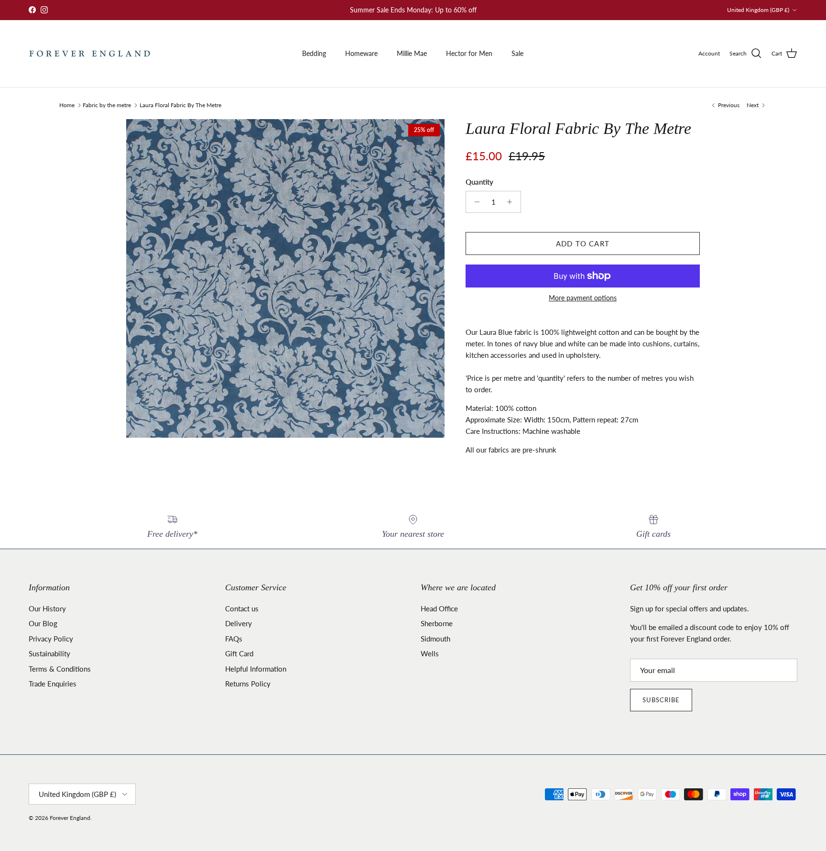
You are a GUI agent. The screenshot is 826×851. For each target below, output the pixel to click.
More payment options (583, 298)
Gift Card (239, 653)
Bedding (314, 53)
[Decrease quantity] (474, 201)
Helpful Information (255, 668)
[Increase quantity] (512, 201)
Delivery (238, 623)
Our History (47, 608)
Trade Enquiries (52, 683)
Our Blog (43, 623)
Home (67, 105)
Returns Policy (248, 683)
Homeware (361, 53)
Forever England (70, 817)
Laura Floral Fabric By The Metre (180, 105)
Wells (430, 653)
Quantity (479, 181)
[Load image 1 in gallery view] (285, 278)
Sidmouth (435, 638)
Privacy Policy (51, 638)
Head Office (439, 608)
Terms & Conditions (60, 668)
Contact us (242, 608)
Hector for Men (469, 53)
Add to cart (582, 243)
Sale (517, 53)
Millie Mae (412, 53)
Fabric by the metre (107, 105)
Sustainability (49, 653)
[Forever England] (90, 53)
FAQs (233, 638)
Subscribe (661, 700)
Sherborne (437, 623)
